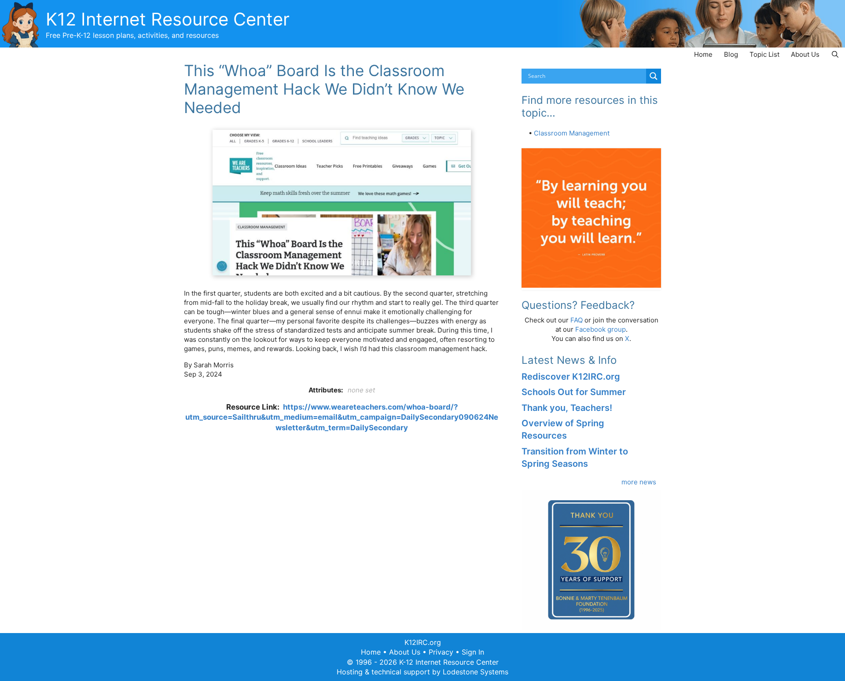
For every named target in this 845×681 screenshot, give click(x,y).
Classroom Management (572, 133)
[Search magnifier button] (653, 76)
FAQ (576, 320)
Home (703, 54)
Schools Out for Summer (574, 392)
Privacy (441, 652)
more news (638, 482)
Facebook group (600, 329)
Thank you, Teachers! (567, 408)
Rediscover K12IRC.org (571, 376)
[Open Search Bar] (835, 54)
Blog (731, 54)
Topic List (764, 54)
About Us (805, 54)
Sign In (473, 652)
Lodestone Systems (475, 671)
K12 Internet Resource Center (168, 19)
